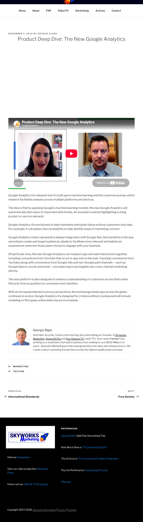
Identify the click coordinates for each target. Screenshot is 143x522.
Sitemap (66, 481)
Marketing (21, 366)
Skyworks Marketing (43, 509)
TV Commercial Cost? (94, 447)
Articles (100, 10)
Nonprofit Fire (53, 338)
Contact (116, 10)
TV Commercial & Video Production (98, 458)
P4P (48, 10)
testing (19, 371)
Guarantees (23, 457)
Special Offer (68, 435)
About (35, 10)
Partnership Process (96, 470)
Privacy (61, 509)
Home (22, 10)
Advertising (82, 10)
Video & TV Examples (36, 484)
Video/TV (63, 10)
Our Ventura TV (75, 338)
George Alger (47, 33)
